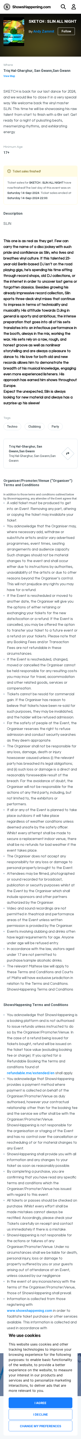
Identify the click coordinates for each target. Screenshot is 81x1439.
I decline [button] (40, 1414)
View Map (9, 76)
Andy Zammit (43, 31)
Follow (66, 31)
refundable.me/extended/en (30, 1073)
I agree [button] (40, 1403)
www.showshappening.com (29, 1310)
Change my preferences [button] (40, 1426)
